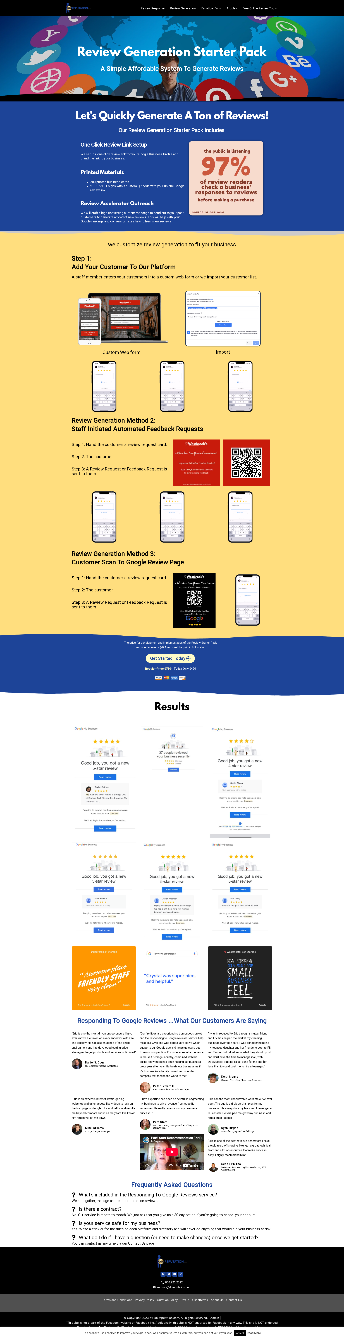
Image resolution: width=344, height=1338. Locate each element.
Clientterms (200, 1300)
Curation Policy (167, 1300)
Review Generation (183, 8)
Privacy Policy (144, 1300)
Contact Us (234, 1300)
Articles (231, 8)
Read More (254, 1333)
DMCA (185, 1300)
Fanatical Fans (211, 8)
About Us (217, 1300)
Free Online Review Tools (260, 8)
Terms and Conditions (117, 1300)
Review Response (152, 8)
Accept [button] (240, 1333)
